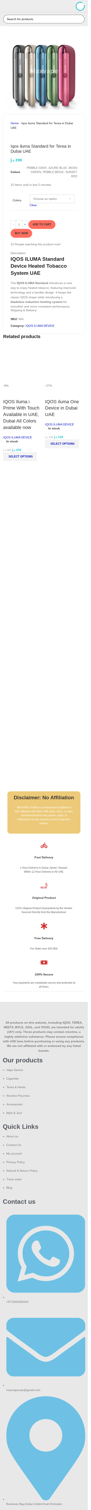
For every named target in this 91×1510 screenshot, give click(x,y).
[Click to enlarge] (11, 102)
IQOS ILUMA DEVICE (40, 325)
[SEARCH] (80, 19)
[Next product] (23, 137)
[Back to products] (18, 137)
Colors (17, 200)
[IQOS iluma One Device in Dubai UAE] (65, 363)
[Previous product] (13, 137)
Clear (33, 205)
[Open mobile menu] (5, 6)
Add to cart (42, 224)
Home (15, 123)
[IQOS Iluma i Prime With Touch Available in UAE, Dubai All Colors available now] (23, 363)
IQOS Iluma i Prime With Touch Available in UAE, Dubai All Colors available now (21, 414)
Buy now (21, 233)
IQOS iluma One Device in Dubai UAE (62, 408)
